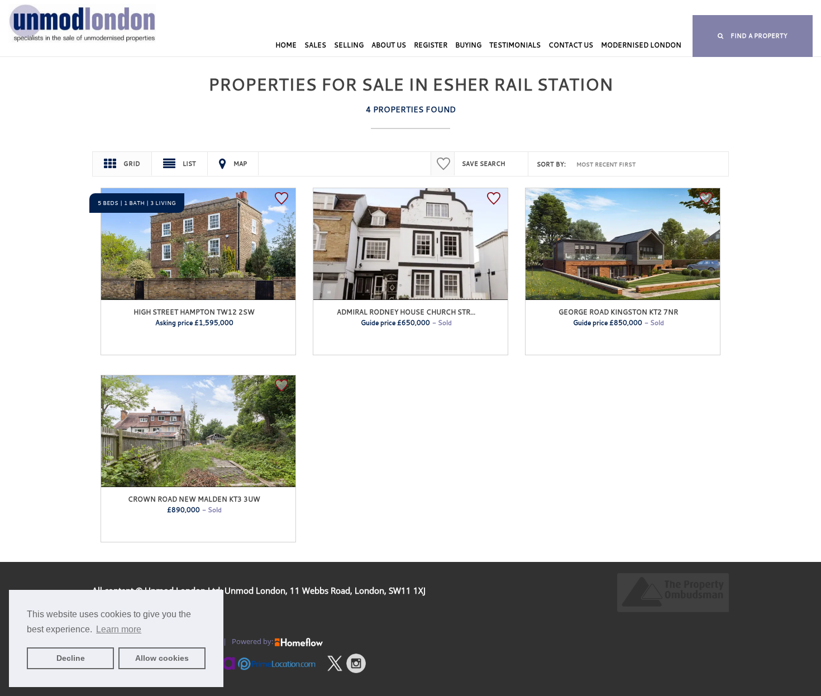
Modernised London (641, 45)
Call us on (565, 8)
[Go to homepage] (68, 43)
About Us (388, 45)
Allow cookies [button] (162, 658)
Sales (315, 45)
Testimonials (515, 45)
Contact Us (570, 45)
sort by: (551, 164)
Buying (468, 45)
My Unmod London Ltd (325, 8)
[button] (753, 36)
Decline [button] (70, 658)
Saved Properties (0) (406, 8)
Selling (349, 45)
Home (286, 45)
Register (430, 45)
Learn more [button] (118, 629)
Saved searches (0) (482, 8)
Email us (676, 8)
